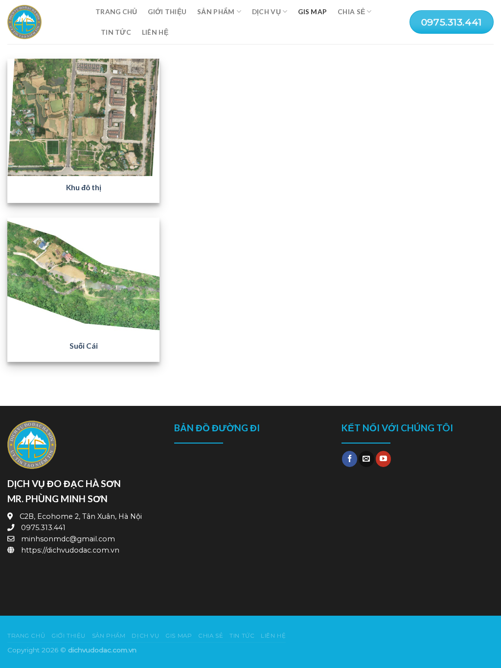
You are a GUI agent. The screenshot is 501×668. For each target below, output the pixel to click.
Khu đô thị (83, 187)
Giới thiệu (167, 11)
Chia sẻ (351, 11)
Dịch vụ (266, 11)
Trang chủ (116, 11)
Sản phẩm (215, 11)
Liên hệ (155, 32)
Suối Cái (83, 345)
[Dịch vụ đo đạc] (44, 22)
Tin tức (116, 32)
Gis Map (312, 11)
